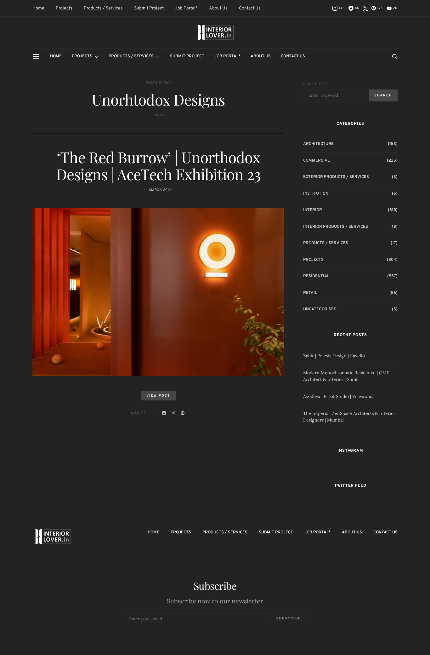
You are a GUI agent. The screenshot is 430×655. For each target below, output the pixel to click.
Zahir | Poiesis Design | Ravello (334, 356)
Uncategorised (320, 309)
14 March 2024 (158, 190)
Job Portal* (186, 8)
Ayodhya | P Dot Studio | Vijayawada (339, 396)
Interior (312, 210)
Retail (310, 293)
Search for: (315, 84)
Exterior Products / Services (336, 177)
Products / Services (103, 8)
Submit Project (149, 8)
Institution (315, 193)
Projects (64, 8)
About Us (218, 8)
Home (38, 8)
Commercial (316, 160)
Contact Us (250, 8)
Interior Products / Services (335, 226)
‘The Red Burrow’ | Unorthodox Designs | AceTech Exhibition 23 (158, 165)
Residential (316, 276)
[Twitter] (365, 8)
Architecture (318, 144)
